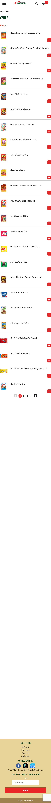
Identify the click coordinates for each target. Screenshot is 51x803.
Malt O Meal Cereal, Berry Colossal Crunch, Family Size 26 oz (29, 368)
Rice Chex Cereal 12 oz (17, 384)
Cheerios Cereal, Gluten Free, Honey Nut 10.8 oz (26, 185)
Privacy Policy (12, 770)
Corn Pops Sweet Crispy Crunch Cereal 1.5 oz (24, 246)
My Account (25, 747)
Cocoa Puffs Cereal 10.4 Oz (19, 94)
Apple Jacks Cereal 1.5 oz (18, 261)
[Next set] (35, 396)
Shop (1, 11)
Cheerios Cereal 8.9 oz (17, 170)
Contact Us (25, 753)
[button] (49, 40)
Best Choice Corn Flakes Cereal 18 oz (22, 307)
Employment (25, 756)
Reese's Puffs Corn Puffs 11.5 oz (20, 109)
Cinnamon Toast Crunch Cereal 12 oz (22, 124)
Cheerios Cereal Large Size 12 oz (21, 63)
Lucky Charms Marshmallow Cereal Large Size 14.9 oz (27, 78)
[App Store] (32, 765)
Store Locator (25, 750)
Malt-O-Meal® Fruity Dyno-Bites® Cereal (23, 338)
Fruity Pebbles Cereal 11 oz (19, 155)
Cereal (8, 11)
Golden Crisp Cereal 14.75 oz (19, 323)
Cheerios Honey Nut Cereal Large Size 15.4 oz (25, 32)
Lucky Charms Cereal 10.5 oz (19, 216)
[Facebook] (18, 765)
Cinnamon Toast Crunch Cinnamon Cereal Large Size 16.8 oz (29, 48)
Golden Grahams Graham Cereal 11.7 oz (23, 139)
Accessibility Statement (35, 770)
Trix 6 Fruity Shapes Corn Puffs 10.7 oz (22, 200)
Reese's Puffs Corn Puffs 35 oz (20, 353)
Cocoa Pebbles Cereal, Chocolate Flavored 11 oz (25, 277)
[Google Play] (25, 765)
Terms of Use (22, 770)
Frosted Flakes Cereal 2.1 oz (19, 292)
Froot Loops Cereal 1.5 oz (18, 231)
